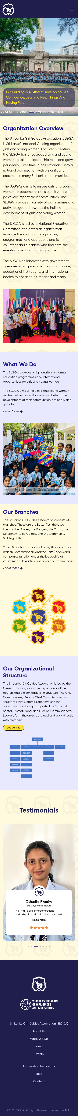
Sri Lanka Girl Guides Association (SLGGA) (39, 1023)
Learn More (11, 411)
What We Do (39, 1039)
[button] (31, 112)
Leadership (13, 727)
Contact (39, 1081)
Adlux (68, 1110)
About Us (39, 1031)
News (39, 1046)
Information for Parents (39, 1066)
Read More (39, 920)
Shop (39, 1073)
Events (39, 1054)
